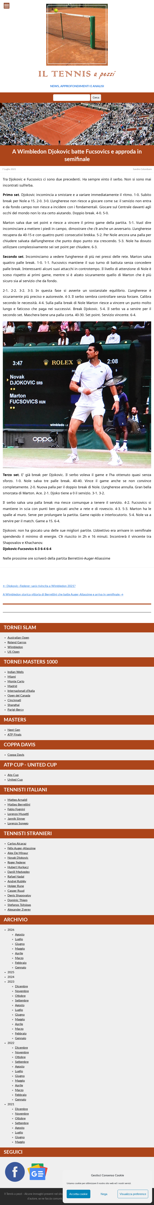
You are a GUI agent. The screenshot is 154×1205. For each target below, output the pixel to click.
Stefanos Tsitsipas (19, 904)
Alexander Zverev (19, 909)
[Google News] (37, 1181)
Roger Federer (17, 862)
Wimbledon (15, 647)
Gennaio (20, 967)
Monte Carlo (16, 681)
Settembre (22, 1000)
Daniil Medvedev (19, 871)
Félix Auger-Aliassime (21, 848)
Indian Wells (16, 672)
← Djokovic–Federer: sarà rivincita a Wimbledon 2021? (39, 586)
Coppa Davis (16, 754)
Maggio (20, 948)
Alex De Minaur (18, 853)
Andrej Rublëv (17, 881)
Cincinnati (14, 700)
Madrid (12, 686)
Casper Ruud (16, 890)
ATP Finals (14, 734)
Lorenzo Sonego (18, 823)
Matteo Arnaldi (17, 799)
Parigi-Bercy (16, 709)
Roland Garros (17, 642)
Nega (104, 1194)
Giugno (20, 943)
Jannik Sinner (16, 818)
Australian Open (18, 637)
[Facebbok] (15, 1181)
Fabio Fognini (16, 809)
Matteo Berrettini (19, 804)
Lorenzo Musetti (18, 814)
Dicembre (21, 986)
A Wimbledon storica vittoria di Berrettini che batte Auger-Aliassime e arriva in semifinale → (63, 594)
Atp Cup (13, 774)
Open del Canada (19, 695)
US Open (14, 651)
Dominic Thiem (17, 900)
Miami (12, 676)
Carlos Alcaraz (17, 843)
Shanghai (14, 705)
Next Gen (14, 729)
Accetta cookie (78, 1194)
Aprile (19, 953)
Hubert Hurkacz (18, 867)
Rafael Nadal (16, 876)
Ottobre (20, 995)
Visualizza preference (133, 1194)
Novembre (22, 991)
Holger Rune (16, 886)
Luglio (19, 939)
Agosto (19, 934)
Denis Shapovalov (19, 895)
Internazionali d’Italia (21, 690)
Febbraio (20, 962)
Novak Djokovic (18, 857)
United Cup (15, 779)
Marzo (19, 958)
